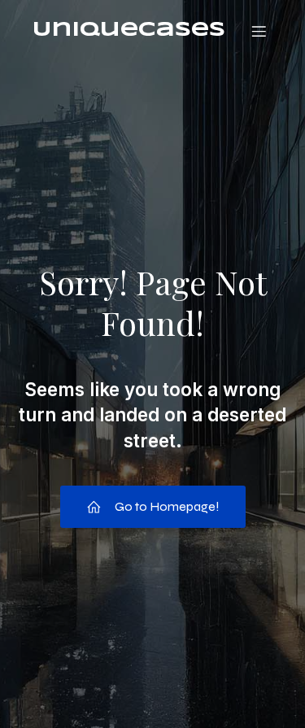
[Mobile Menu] (258, 31)
